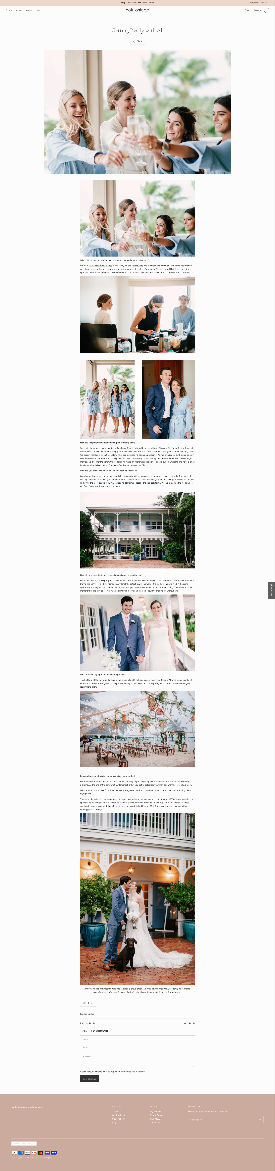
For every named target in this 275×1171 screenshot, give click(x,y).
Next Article (189, 1023)
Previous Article (87, 1023)
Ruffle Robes (106, 265)
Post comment (90, 1079)
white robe (138, 265)
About (18, 10)
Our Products (118, 1115)
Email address (196, 1116)
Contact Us (155, 1122)
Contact (29, 10)
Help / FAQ (155, 1119)
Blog (39, 10)
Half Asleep (94, 265)
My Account (156, 1111)
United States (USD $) (258, 3)
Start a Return (156, 1115)
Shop (8, 10)
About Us (116, 1111)
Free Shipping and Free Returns (137, 3)
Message (86, 1052)
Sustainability (118, 1119)
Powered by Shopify (43, 1158)
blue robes (90, 269)
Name (85, 1035)
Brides (91, 1014)
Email (85, 1044)
